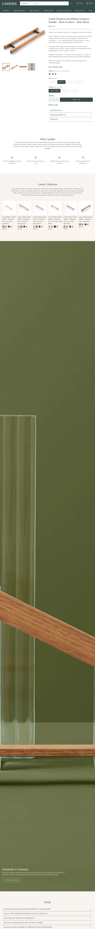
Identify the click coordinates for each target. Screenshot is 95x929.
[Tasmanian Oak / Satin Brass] (53, 74)
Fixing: (55, 87)
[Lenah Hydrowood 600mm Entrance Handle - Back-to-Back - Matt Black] (24, 39)
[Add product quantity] (57, 100)
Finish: (59, 71)
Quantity (51, 96)
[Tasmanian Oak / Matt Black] (9, 226)
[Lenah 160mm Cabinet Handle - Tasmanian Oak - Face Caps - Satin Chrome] (40, 208)
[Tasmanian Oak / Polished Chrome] (56, 74)
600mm (61, 82)
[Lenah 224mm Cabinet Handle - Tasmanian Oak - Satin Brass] (86, 208)
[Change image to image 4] (31, 67)
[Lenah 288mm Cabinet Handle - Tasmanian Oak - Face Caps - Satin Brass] (9, 208)
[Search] (71, 3)
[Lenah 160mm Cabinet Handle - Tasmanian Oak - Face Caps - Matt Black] (55, 208)
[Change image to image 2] (14, 67)
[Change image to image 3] (23, 67)
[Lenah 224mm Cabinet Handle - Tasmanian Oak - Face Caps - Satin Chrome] (24, 208)
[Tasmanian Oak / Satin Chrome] (50, 74)
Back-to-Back (54, 90)
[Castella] (9, 3)
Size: (53, 78)
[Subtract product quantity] (50, 100)
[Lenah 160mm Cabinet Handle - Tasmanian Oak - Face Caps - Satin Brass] (70, 208)
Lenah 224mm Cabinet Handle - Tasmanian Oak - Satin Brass (85, 219)
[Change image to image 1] (6, 67)
